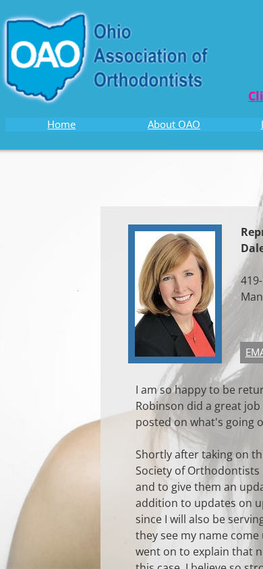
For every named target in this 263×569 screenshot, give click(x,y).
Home (61, 124)
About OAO (174, 124)
